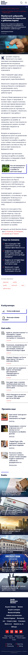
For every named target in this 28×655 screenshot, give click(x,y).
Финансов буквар (14, 612)
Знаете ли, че (18, 624)
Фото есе (8, 624)
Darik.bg (9, 644)
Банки (17, 8)
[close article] (26, 7)
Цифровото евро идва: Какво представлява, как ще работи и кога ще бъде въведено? (14, 254)
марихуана (5, 282)
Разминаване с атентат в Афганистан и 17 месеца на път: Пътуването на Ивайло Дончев (17, 430)
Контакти (12, 638)
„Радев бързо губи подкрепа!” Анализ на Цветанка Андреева (17, 443)
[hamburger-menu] (26, 3)
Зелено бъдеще (9, 618)
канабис (15, 282)
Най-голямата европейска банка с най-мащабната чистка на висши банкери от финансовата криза (13, 513)
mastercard (14, 285)
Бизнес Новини (11, 8)
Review (20, 607)
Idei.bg (21, 646)
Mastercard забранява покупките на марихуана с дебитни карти (14, 12)
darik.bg (11, 421)
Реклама (4, 638)
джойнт (5, 285)
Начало (4, 8)
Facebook (10, 231)
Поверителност (19, 636)
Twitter (15, 234)
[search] (21, 3)
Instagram (19, 231)
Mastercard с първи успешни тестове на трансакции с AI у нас (13, 269)
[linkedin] (16, 631)
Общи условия (8, 636)
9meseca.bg (13, 465)
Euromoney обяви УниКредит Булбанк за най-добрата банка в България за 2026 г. (14, 569)
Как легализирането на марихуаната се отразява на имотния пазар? (17, 168)
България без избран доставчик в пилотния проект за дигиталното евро (14, 588)
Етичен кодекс (21, 638)
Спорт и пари (12, 621)
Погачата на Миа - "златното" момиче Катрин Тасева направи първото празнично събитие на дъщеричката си (17, 457)
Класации (21, 621)
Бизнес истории (14, 609)
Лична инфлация (13, 311)
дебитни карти (7, 288)
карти (22, 285)
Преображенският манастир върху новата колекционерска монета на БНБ (13, 550)
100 (4, 621)
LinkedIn (7, 234)
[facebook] (7, 631)
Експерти (20, 618)
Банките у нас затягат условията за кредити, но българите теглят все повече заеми (14, 493)
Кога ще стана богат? (10, 318)
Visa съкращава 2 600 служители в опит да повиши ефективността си (15, 246)
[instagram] (11, 631)
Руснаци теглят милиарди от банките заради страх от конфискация (12, 531)
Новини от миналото (14, 615)
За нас (14, 640)
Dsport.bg (20, 644)
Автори (14, 627)
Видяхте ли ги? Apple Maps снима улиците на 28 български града (14, 262)
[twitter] (20, 631)
